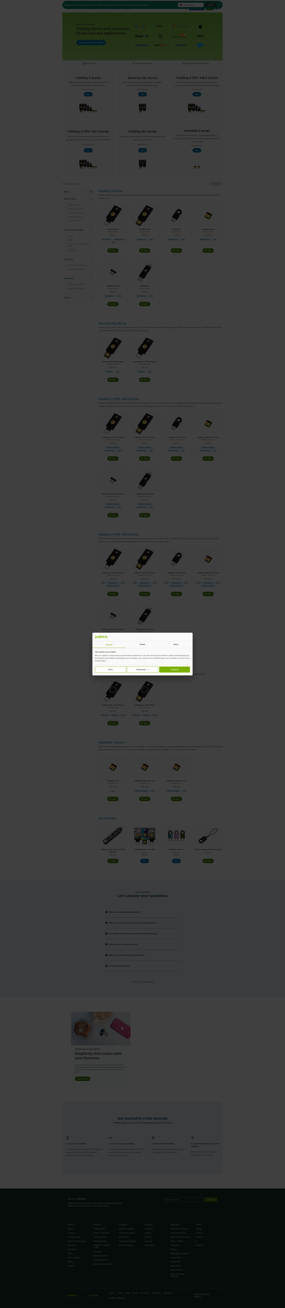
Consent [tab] (109, 645)
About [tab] (175, 644)
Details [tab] (142, 644)
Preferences (141, 669)
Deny (110, 669)
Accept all (174, 669)
